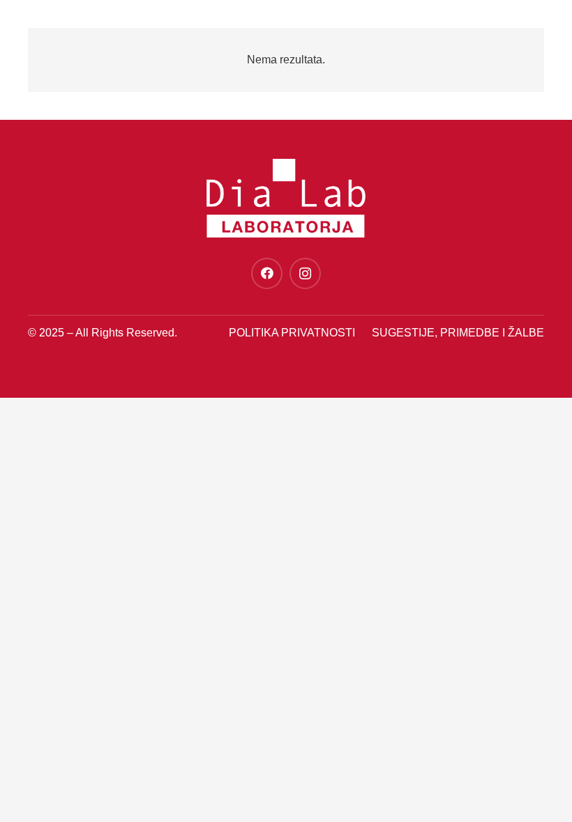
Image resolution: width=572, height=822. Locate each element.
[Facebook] (267, 273)
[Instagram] (305, 273)
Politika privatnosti (292, 333)
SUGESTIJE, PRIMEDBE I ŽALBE (458, 333)
